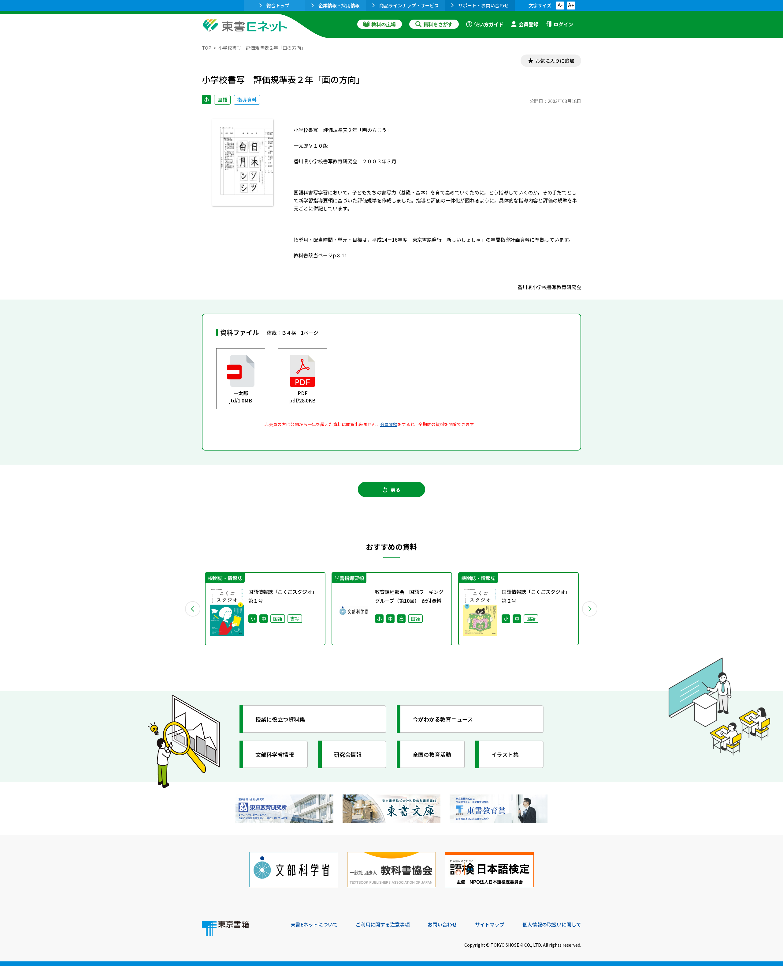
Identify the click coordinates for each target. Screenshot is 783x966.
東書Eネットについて (314, 924)
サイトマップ (489, 924)
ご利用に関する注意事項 (383, 924)
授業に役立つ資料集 (280, 719)
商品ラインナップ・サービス (409, 5)
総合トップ (277, 5)
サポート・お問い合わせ (483, 5)
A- (560, 5)
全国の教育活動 (432, 754)
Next (590, 609)
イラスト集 (505, 754)
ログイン (563, 24)
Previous (193, 609)
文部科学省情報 (274, 754)
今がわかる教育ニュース (443, 719)
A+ (571, 5)
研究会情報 (348, 754)
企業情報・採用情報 (339, 5)
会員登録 (528, 24)
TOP (206, 47)
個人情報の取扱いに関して (551, 924)
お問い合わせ (442, 924)
